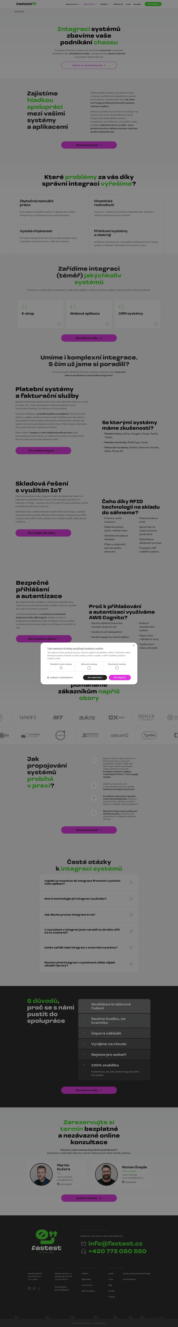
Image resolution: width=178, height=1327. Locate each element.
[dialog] (89, 663)
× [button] (133, 645)
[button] (60, 678)
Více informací (67, 658)
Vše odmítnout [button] (95, 677)
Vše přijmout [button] (119, 677)
